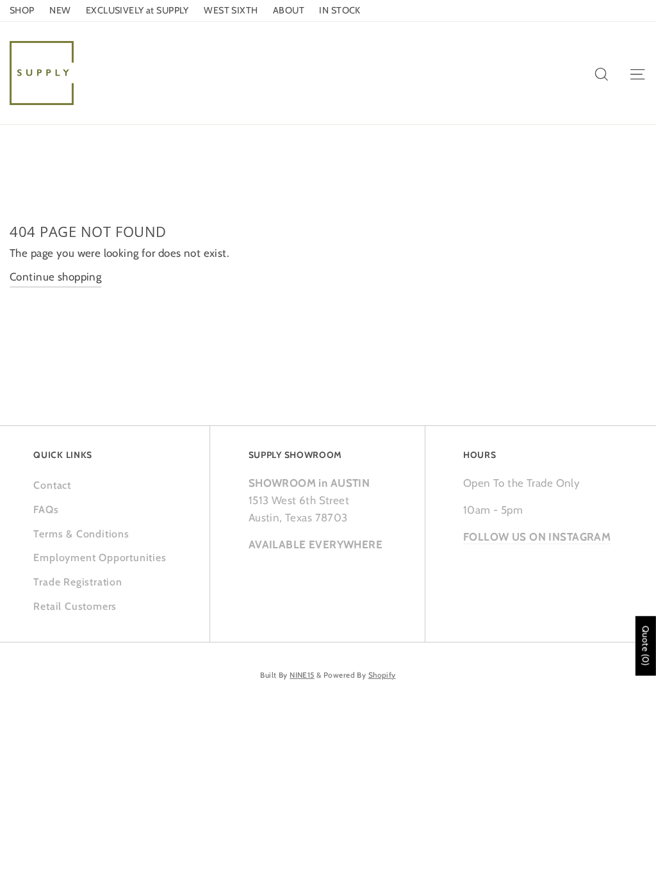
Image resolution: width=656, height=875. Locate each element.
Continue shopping (55, 276)
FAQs (45, 509)
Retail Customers (75, 606)
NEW (59, 10)
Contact (52, 485)
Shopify (382, 675)
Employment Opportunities (99, 558)
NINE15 (302, 675)
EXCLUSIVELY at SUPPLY (137, 10)
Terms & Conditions (81, 534)
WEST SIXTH (231, 10)
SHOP (22, 10)
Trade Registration (77, 582)
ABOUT (288, 10)
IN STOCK (339, 10)
